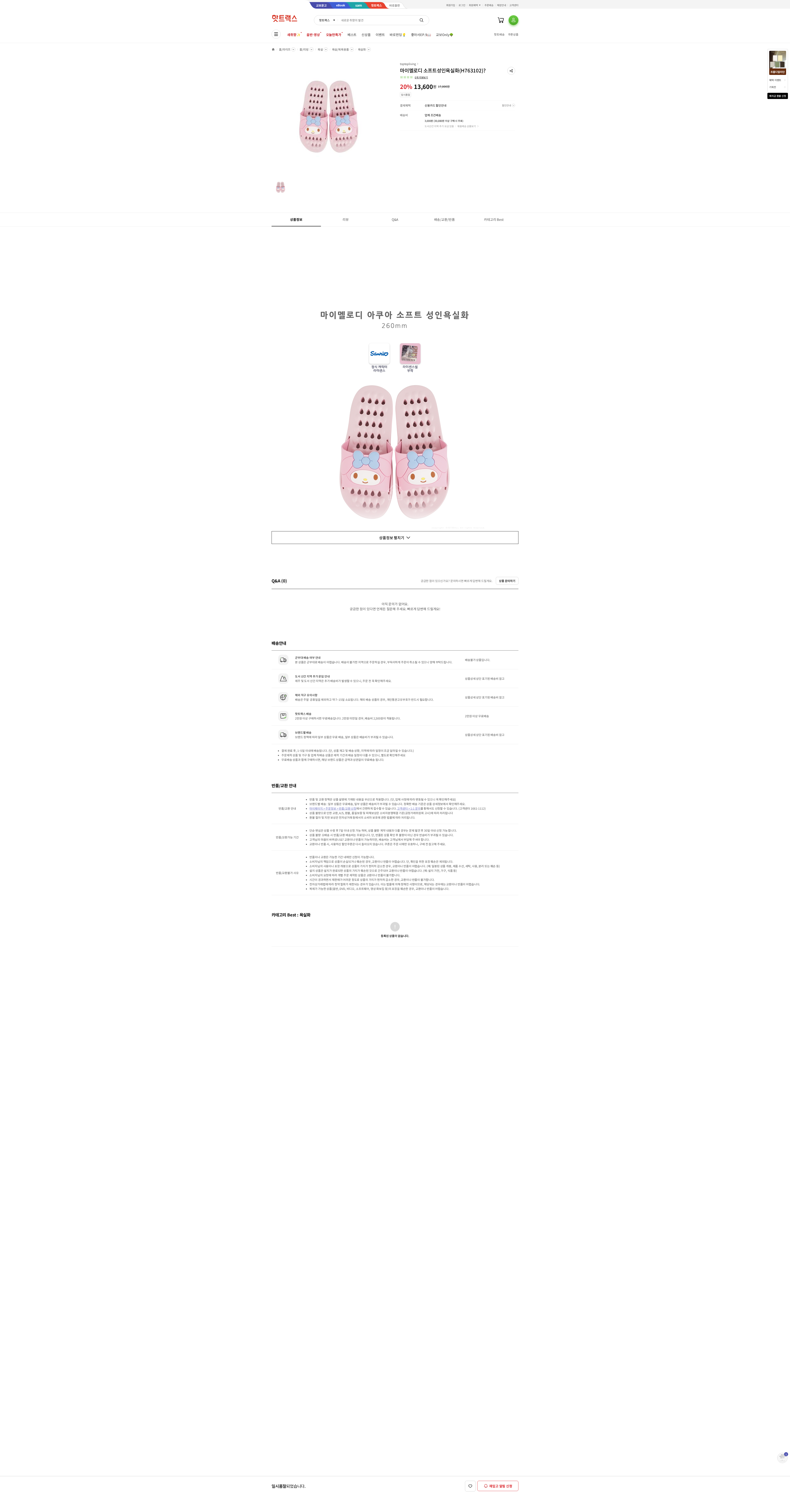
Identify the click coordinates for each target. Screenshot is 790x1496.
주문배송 (489, 5)
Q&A (395, 219)
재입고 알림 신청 (500, 1485)
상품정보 (296, 219)
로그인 (462, 5)
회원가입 (450, 5)
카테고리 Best (494, 219)
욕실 (320, 49)
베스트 (352, 34)
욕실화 (362, 49)
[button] (511, 71)
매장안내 (501, 5)
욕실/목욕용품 (340, 49)
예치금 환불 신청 (777, 96)
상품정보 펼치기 (391, 537)
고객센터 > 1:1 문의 (408, 808)
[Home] (273, 49)
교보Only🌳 (444, 34)
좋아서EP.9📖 (421, 34)
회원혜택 (473, 5)
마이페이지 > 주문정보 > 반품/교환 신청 (332, 808)
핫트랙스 (324, 20)
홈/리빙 (304, 49)
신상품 (366, 34)
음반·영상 (313, 34)
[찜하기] (470, 1486)
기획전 (772, 87)
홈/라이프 (284, 49)
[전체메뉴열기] (276, 34)
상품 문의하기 (507, 581)
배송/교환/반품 (444, 219)
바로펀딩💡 (398, 34)
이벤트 (380, 34)
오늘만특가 (333, 34)
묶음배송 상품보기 (466, 126)
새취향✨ (293, 34)
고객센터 (513, 5)
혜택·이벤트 (775, 80)
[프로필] (513, 20)
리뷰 (346, 219)
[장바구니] (500, 20)
